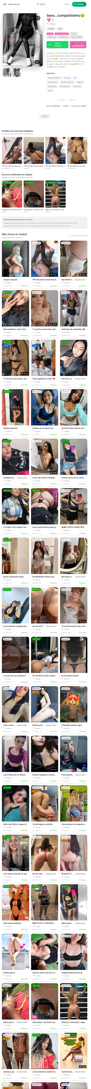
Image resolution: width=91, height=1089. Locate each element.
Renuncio (39, 557)
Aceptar (50, 557)
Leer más (8, 547)
